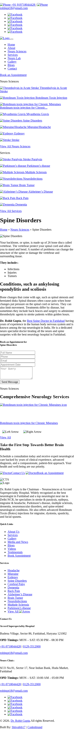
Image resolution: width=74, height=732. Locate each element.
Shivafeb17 (18, 727)
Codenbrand (35, 727)
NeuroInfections (32, 178)
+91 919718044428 (23, 4)
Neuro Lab (14, 58)
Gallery (12, 61)
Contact (12, 68)
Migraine (13, 573)
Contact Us (18, 473)
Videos (12, 548)
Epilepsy (19, 133)
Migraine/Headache (39, 127)
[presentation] (10, 432)
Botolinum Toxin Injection (51, 97)
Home (11, 44)
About (11, 48)
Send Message (10, 382)
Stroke (15, 140)
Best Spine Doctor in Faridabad (46, 320)
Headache (14, 570)
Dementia (21, 204)
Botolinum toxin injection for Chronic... (23, 107)
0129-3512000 (32, 646)
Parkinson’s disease (38, 165)
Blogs (11, 65)
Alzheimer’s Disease (40, 191)
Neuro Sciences (17, 51)
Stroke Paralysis (32, 159)
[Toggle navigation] (11, 39)
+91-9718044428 (10, 646)
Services (13, 54)
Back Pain (21, 198)
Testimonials (15, 552)
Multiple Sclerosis (35, 172)
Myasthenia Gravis (37, 114)
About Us (13, 531)
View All (5, 437)
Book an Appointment (13, 75)
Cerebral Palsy (16, 584)
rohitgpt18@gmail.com (14, 8)
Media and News (18, 542)
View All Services (11, 211)
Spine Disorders (32, 120)
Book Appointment (19, 555)
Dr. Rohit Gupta (20, 720)
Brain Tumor (26, 185)
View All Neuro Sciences (15, 146)
